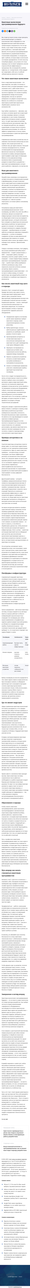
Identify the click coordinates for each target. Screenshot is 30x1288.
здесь (23, 1175)
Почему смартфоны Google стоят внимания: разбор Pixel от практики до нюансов (15, 1198)
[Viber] (12, 31)
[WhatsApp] (14, 31)
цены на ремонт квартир (19, 1159)
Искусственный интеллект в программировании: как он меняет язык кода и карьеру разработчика (15, 1148)
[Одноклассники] (5, 31)
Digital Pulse (12, 4)
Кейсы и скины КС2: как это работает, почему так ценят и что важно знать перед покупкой (15, 1191)
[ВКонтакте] (3, 31)
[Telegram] (7, 31)
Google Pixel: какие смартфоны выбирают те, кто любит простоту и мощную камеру (14, 1205)
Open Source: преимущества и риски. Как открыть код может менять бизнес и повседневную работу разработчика (13, 1133)
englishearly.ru (17, 1287)
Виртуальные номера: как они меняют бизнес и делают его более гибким (16, 1239)
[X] (10, 31)
